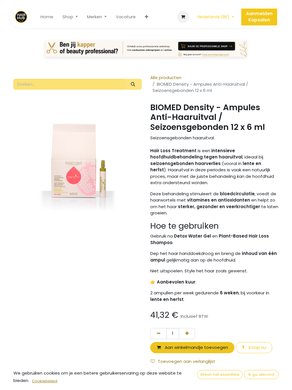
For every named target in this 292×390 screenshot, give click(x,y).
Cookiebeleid (44, 381)
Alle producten (165, 78)
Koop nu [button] (257, 347)
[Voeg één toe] (187, 333)
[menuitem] (47, 17)
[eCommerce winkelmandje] (183, 17)
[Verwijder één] (158, 333)
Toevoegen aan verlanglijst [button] (186, 361)
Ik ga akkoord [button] (261, 374)
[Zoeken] (133, 84)
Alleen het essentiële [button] (220, 374)
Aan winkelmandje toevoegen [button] (196, 347)
